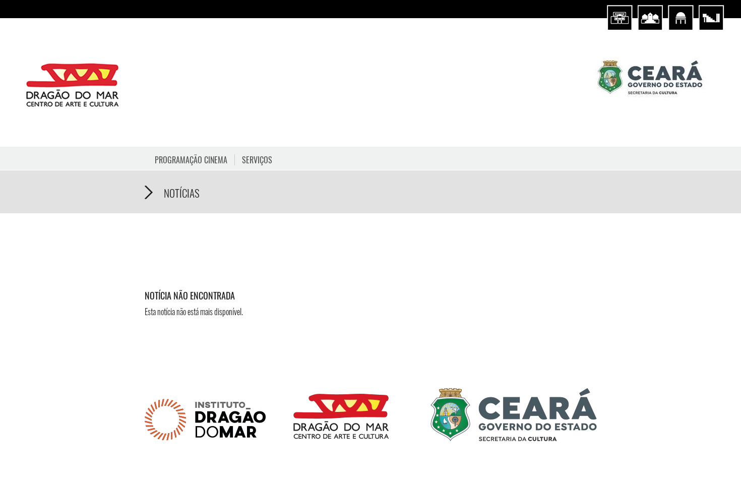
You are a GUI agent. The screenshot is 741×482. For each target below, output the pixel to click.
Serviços (257, 159)
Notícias (182, 193)
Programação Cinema (191, 159)
